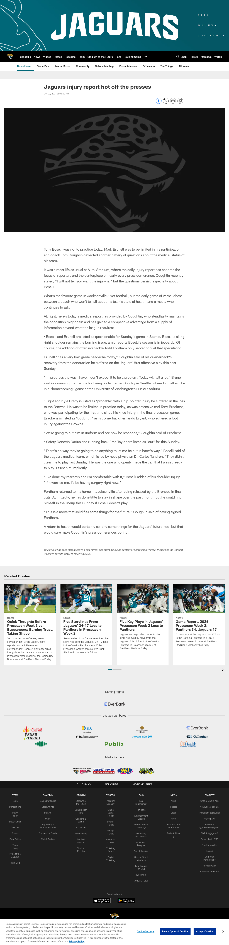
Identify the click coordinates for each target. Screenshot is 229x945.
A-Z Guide (81, 827)
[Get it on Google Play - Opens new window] (126, 902)
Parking (48, 812)
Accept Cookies (204, 931)
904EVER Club (141, 880)
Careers (209, 851)
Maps (47, 818)
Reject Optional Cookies (175, 931)
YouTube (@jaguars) (209, 806)
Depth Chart (15, 821)
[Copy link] (180, 101)
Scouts (15, 833)
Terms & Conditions (209, 871)
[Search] (177, 56)
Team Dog (15, 862)
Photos (173, 806)
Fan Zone (141, 810)
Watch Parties (48, 839)
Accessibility (81, 833)
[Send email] (173, 102)
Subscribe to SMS (209, 839)
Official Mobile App (209, 801)
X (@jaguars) (209, 818)
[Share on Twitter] (166, 102)
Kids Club (141, 874)
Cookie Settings (145, 931)
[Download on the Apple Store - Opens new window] (101, 901)
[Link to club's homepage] (10, 56)
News (173, 801)
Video (173, 812)
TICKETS (110, 795)
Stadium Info (48, 806)
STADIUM (81, 795)
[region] (114, 932)
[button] (109, 669)
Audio (173, 818)
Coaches (15, 827)
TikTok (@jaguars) (209, 833)
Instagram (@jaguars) (209, 812)
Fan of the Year (141, 851)
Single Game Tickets (110, 813)
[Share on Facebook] (159, 102)
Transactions (15, 806)
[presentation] (223, 670)
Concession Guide (48, 833)
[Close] (223, 932)
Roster (15, 801)
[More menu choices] (145, 56)
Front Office (15, 839)
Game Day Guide (48, 801)
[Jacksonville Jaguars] (114, 917)
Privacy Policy (209, 865)
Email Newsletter (210, 845)
